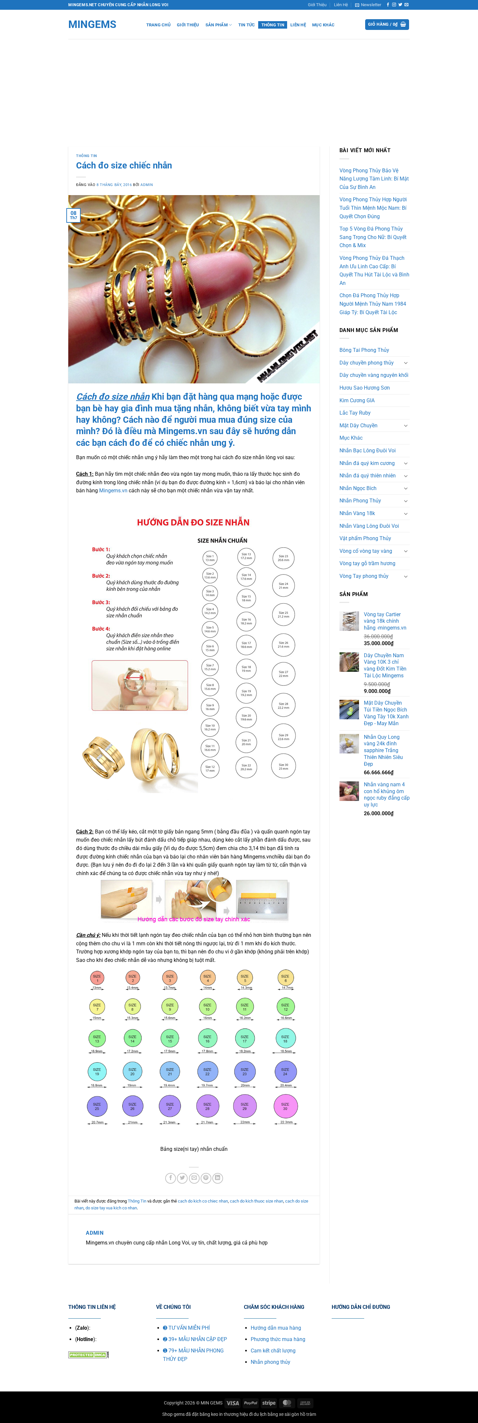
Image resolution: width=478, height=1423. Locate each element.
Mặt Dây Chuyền (358, 425)
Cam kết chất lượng (273, 1351)
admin (146, 185)
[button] (368, 5)
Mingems (92, 24)
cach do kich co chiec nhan (203, 1201)
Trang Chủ (158, 24)
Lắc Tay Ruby (355, 413)
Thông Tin (272, 24)
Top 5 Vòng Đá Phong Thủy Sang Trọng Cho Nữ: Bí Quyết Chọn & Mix (372, 237)
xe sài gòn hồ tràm (297, 1414)
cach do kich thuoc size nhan (256, 1201)
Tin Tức (246, 24)
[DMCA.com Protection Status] (88, 1354)
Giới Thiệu (317, 4)
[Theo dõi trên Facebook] (388, 5)
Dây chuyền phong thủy (366, 363)
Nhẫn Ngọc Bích (358, 488)
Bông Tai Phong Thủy (364, 350)
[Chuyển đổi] (406, 362)
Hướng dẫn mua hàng (276, 1328)
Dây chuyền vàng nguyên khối (373, 375)
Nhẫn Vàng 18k (357, 513)
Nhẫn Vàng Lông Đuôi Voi (369, 526)
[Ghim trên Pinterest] (206, 1178)
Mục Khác (323, 24)
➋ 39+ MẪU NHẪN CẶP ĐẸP (195, 1339)
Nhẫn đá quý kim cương (367, 463)
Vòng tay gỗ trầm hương (367, 563)
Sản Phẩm (217, 24)
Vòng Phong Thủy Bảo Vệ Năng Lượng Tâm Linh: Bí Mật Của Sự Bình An (374, 178)
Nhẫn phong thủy (270, 1362)
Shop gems (173, 1414)
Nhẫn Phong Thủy (360, 501)
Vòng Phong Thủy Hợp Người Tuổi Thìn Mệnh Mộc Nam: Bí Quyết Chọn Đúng (373, 207)
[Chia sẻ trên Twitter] (182, 1178)
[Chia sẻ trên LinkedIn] (217, 1178)
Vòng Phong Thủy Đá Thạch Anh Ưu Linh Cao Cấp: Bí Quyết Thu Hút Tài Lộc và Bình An (374, 270)
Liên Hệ (341, 4)
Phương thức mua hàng (278, 1339)
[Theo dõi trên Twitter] (400, 5)
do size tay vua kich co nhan (111, 1207)
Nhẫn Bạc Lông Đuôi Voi (367, 450)
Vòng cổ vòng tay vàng (365, 551)
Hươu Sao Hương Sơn (364, 388)
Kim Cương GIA (357, 400)
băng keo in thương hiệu (224, 1414)
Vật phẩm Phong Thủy (365, 538)
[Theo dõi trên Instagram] (394, 5)
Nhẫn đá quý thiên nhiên (367, 475)
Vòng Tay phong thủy (364, 576)
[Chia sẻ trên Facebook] (170, 1178)
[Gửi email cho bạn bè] (194, 1178)
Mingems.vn (114, 490)
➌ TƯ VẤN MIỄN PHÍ (186, 1328)
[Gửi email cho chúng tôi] (406, 5)
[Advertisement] (239, 87)
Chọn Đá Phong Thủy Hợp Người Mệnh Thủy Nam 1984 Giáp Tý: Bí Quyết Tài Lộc (372, 303)
